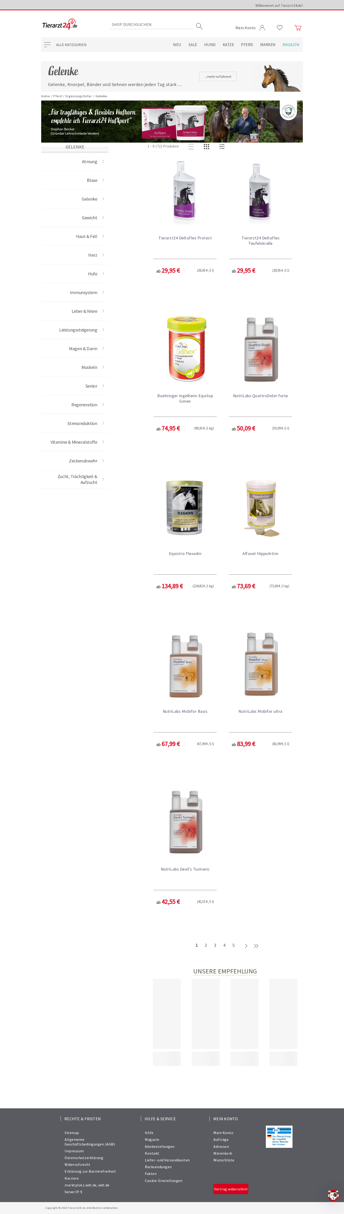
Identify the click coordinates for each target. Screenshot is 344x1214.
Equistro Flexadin (185, 553)
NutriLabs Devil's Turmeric (185, 869)
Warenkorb (222, 1153)
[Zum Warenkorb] (297, 27)
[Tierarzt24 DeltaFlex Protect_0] (185, 192)
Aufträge (221, 1139)
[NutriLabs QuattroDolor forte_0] (260, 349)
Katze (228, 44)
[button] (185, 232)
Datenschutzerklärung (84, 1157)
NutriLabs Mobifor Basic (185, 711)
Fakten (151, 1173)
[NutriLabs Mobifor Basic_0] (185, 665)
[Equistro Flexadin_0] (185, 507)
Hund (210, 44)
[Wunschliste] (280, 27)
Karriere (72, 1178)
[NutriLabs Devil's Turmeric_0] (185, 823)
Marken (268, 44)
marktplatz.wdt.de (81, 1185)
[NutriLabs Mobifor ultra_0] (260, 665)
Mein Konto (223, 1132)
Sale (192, 44)
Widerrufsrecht (77, 1164)
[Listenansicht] (191, 147)
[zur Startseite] (59, 24)
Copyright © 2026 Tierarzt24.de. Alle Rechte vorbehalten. (81, 1208)
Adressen (221, 1146)
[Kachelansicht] (207, 147)
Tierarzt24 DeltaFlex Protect (185, 238)
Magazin (291, 44)
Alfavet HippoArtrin (260, 553)
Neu (177, 44)
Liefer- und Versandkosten (167, 1160)
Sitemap (72, 1132)
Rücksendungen (158, 1166)
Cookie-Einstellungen (163, 1180)
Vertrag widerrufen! (231, 1189)
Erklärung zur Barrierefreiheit (90, 1171)
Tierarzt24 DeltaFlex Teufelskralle (260, 240)
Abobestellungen (160, 1146)
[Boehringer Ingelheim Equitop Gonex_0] (185, 349)
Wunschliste (223, 1160)
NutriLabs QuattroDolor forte (260, 395)
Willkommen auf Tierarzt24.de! (279, 5)
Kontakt (152, 1153)
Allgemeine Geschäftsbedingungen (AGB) (90, 1141)
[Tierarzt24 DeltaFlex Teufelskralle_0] (260, 192)
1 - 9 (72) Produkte (163, 146)
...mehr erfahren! (218, 76)
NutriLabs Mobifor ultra (260, 711)
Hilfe (149, 1132)
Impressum (74, 1151)
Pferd (247, 44)
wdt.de (104, 1185)
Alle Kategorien (71, 44)
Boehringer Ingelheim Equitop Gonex (185, 398)
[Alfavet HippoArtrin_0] (260, 507)
